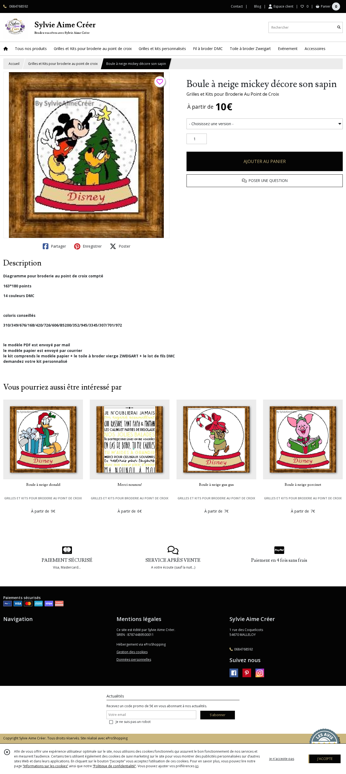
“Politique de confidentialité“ (114, 766)
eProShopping (117, 738)
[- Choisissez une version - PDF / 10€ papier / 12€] (265, 123)
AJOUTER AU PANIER (265, 161)
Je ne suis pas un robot (133, 721)
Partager (58, 246)
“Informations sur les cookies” (45, 766)
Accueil (14, 63)
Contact (237, 6)
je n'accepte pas (281, 758)
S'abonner (217, 715)
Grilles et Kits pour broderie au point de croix (63, 63)
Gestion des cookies (132, 652)
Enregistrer (92, 246)
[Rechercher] (338, 27)
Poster (124, 246)
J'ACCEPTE (324, 758)
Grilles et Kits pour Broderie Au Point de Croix (233, 94)
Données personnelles (134, 659)
